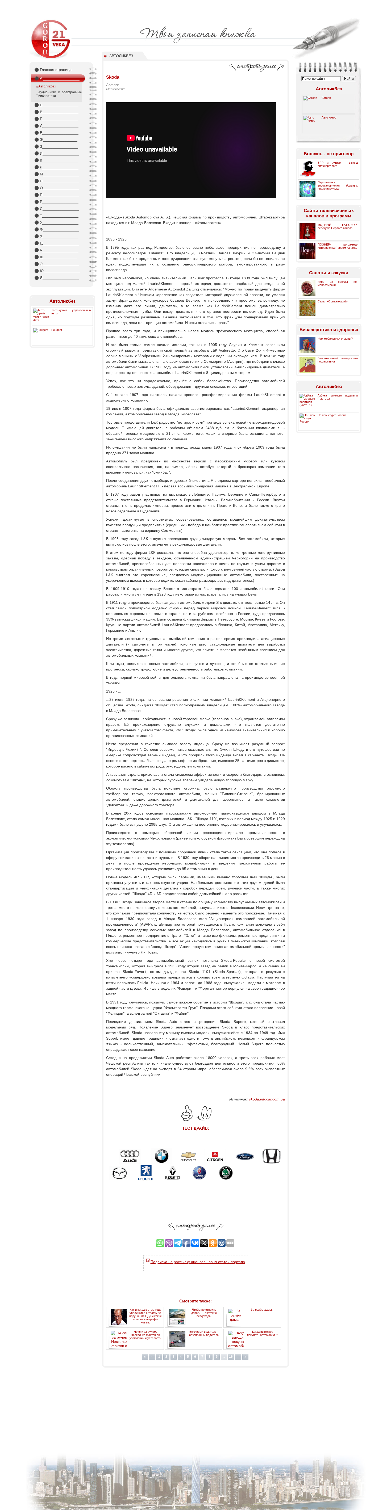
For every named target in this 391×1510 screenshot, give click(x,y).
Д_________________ (56, 126)
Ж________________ (55, 139)
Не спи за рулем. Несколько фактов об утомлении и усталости (145, 1335)
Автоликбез (47, 86)
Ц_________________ (56, 243)
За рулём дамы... (262, 1309)
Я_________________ (56, 278)
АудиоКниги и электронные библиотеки (60, 94)
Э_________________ (56, 264)
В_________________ (56, 112)
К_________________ (56, 160)
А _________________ (57, 78)
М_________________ (56, 174)
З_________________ (56, 146)
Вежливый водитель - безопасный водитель (204, 1333)
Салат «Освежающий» (333, 301)
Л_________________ (56, 167)
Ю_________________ (57, 271)
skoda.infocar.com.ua (267, 1099)
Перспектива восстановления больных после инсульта (338, 185)
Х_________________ (56, 236)
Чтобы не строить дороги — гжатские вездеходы (204, 1313)
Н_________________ (56, 181)
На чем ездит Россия (332, 415)
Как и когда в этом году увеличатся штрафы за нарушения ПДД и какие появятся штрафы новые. (145, 1316)
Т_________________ (56, 215)
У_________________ (56, 222)
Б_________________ (56, 105)
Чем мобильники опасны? (335, 338)
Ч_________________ (56, 250)
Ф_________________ (56, 229)
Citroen (326, 97)
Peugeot (56, 329)
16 (231, 1357)
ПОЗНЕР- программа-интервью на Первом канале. (338, 246)
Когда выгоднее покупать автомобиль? (262, 1333)
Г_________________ (56, 119)
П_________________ (56, 195)
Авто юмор (329, 117)
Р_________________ (56, 202)
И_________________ (56, 153)
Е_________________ (56, 132)
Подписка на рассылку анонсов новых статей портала (198, 1262)
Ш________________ (55, 257)
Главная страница (53, 70)
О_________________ (56, 188)
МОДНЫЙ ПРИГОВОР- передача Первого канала (338, 226)
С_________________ (56, 208)
